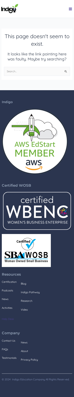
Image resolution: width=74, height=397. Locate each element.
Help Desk (8, 319)
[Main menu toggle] (70, 9)
